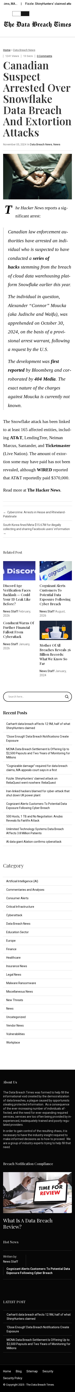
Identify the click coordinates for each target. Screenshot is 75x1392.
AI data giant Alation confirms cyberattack (33, 841)
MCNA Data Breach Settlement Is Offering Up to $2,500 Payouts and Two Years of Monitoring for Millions (38, 753)
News (56, 144)
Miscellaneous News (19, 991)
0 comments (44, 56)
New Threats (14, 1000)
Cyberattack (14, 915)
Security (47, 1371)
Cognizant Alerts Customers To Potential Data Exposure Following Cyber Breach (55, 594)
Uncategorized (16, 1017)
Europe (11, 940)
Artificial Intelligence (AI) (22, 881)
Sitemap (32, 1371)
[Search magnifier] (67, 697)
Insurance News (16, 966)
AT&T (16, 437)
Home (6, 50)
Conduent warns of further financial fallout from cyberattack (18, 630)
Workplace (13, 1042)
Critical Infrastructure (20, 906)
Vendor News (15, 1025)
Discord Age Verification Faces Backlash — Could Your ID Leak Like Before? (17, 594)
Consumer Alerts (17, 898)
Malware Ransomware (21, 983)
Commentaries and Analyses (25, 889)
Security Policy (12, 1378)
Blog (19, 1371)
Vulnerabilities (15, 1034)
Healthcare (13, 957)
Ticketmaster (57, 445)
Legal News (13, 974)
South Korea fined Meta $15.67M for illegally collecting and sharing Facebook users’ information (36, 529)
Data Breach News (24, 50)
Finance (11, 949)
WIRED (44, 469)
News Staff (10, 611)
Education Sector (17, 932)
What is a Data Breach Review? (27, 1223)
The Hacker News (43, 490)
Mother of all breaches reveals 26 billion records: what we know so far (55, 654)
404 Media (45, 379)
